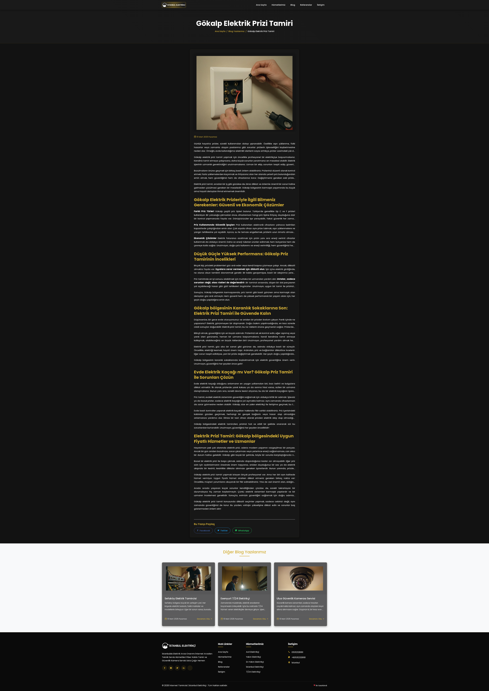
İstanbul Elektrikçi (254, 666)
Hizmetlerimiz (278, 4)
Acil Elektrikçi (252, 651)
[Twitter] (177, 667)
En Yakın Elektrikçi (255, 661)
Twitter (224, 530)
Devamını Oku (203, 619)
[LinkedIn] (183, 667)
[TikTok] (190, 667)
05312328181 (297, 652)
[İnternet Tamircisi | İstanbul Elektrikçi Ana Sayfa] (174, 5)
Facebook (204, 530)
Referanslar (306, 4)
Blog (292, 4)
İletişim (320, 4)
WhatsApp (243, 530)
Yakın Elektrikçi (253, 656)
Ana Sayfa (261, 4)
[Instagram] (170, 667)
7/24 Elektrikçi (253, 671)
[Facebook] (164, 667)
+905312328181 (299, 657)
